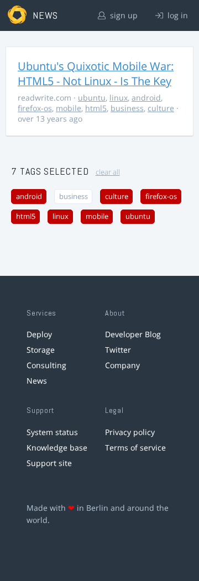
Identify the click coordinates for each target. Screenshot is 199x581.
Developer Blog (133, 334)
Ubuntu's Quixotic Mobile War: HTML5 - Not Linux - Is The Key (96, 73)
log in (176, 15)
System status (52, 432)
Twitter (118, 349)
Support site (49, 463)
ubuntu (92, 97)
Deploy (39, 334)
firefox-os (35, 108)
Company (122, 365)
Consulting (46, 365)
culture (161, 108)
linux (118, 97)
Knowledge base (57, 447)
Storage (41, 349)
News (37, 380)
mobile (68, 108)
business (127, 108)
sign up (123, 15)
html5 (96, 108)
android (146, 97)
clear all (108, 172)
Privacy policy (130, 432)
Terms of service (135, 447)
